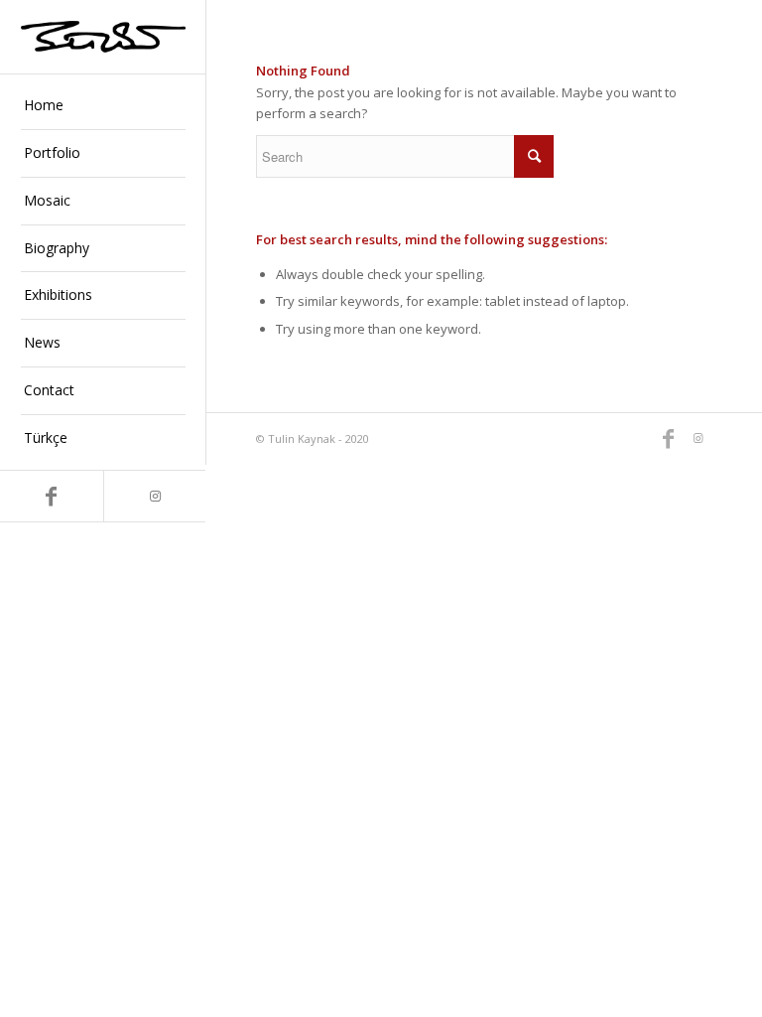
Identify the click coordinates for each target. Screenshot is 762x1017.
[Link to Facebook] (51, 496)
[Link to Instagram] (154, 496)
